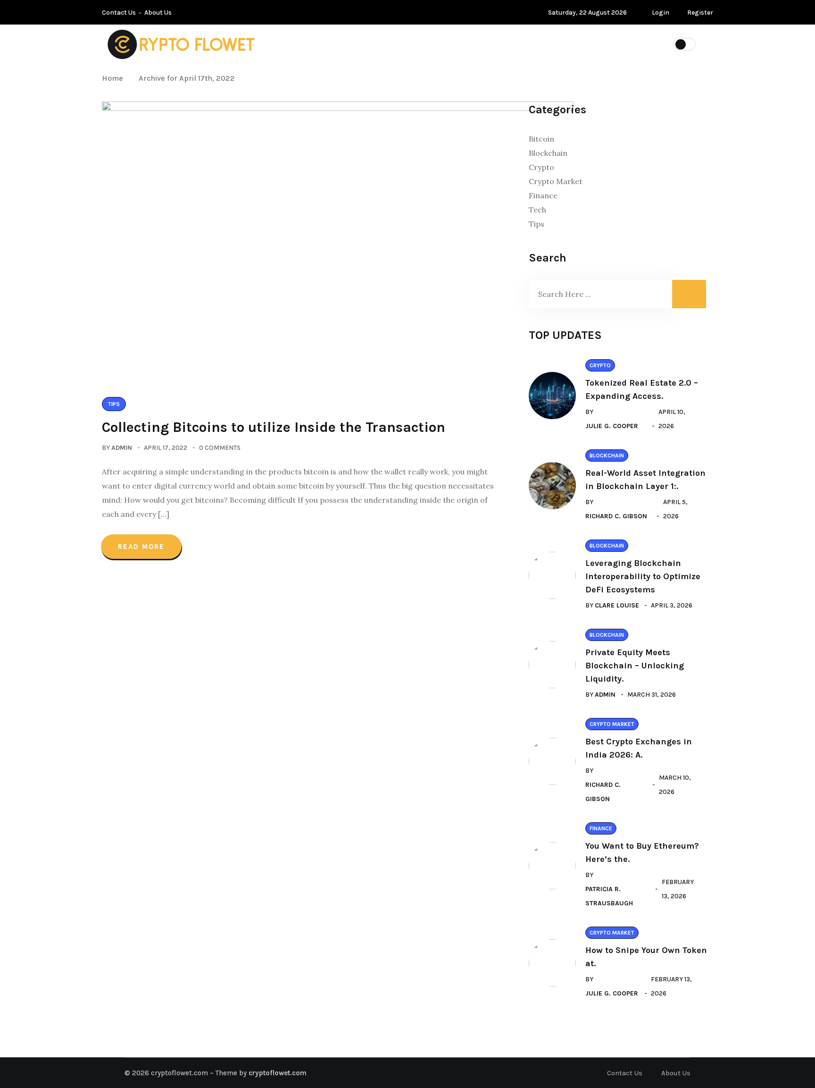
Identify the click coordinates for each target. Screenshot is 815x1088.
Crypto (505, 43)
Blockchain (445, 43)
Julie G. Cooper (611, 426)
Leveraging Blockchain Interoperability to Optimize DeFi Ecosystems (642, 576)
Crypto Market (572, 43)
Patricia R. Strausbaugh (609, 896)
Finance (543, 195)
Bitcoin (385, 43)
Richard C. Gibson (616, 516)
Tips (339, 43)
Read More (141, 546)
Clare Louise (617, 605)
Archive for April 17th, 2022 (187, 78)
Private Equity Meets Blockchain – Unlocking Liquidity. (634, 665)
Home (114, 78)
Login (659, 12)
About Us (158, 12)
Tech (537, 209)
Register (699, 12)
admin (121, 448)
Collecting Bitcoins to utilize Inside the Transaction (273, 427)
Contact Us (119, 12)
